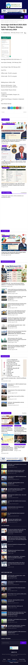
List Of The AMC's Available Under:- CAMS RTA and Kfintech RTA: (16, 325)
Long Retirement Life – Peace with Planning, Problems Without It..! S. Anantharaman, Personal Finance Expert (13, 284)
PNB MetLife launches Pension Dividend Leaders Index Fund (16, 551)
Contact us (14, 659)
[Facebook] (9, 108)
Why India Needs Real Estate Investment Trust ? (16, 514)
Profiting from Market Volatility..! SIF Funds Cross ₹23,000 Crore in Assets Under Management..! (17, 298)
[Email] (20, 108)
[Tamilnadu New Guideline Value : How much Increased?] (4, 496)
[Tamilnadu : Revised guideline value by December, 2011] (4, 404)
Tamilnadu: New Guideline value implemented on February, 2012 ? (14, 520)
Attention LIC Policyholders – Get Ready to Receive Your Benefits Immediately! (16, 557)
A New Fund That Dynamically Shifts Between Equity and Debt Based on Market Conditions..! (13, 140)
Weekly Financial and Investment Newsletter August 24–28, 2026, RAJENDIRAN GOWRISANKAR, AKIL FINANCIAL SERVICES (17, 332)
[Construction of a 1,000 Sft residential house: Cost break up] (4, 385)
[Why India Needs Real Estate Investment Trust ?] (4, 515)
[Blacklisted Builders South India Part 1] (4, 508)
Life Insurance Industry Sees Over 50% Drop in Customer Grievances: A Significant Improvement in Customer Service (17, 531)
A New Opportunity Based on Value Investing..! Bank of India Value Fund (13, 162)
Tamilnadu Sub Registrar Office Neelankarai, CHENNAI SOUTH (17, 632)
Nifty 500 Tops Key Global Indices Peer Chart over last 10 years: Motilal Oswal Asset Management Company (17, 613)
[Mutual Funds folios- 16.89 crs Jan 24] (4, 607)
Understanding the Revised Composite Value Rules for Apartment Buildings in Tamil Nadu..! (17, 305)
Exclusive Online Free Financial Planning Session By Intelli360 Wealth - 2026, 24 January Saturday (20, 429)
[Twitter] (11, 108)
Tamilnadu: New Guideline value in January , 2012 (17, 501)
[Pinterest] (17, 108)
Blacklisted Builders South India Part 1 (16, 507)
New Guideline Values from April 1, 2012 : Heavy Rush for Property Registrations (16, 471)
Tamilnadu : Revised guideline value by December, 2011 (16, 403)
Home (2, 20)
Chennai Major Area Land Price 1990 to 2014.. (16, 397)
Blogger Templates (12, 661)
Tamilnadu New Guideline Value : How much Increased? (17, 495)
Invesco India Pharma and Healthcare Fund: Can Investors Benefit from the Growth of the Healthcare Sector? (17, 290)
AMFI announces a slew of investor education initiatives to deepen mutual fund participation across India (17, 339)
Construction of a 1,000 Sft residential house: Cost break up (17, 384)
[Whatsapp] (14, 108)
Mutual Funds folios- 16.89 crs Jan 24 (15, 606)
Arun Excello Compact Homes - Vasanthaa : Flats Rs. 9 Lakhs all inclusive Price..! (17, 489)
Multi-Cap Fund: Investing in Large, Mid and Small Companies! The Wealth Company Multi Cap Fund (13, 184)
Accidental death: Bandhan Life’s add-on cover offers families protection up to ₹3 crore (16, 564)
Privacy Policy (22, 659)
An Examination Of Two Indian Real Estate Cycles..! (16, 390)
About (9, 659)
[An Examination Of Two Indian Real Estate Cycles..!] (4, 391)
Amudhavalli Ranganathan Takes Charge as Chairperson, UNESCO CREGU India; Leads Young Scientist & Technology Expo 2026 (17, 319)
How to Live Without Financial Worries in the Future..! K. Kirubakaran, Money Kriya (7, 429)
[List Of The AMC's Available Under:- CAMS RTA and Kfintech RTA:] (4, 326)
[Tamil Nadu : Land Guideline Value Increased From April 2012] (4, 466)
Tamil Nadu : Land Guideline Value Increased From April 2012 (17, 465)
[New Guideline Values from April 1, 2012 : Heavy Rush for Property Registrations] (4, 472)
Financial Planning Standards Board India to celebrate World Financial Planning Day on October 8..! (7, 449)
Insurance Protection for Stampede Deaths (16, 544)
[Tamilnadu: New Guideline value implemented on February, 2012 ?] (4, 521)
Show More (24, 413)
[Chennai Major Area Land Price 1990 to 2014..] (4, 398)
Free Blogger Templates (18, 661)
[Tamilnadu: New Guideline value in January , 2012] (4, 502)
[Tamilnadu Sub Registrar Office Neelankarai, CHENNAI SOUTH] (4, 633)
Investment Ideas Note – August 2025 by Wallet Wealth (20, 448)
